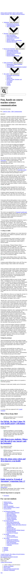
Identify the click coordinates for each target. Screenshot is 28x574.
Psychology (6, 495)
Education (6, 33)
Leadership (9, 82)
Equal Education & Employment (11, 568)
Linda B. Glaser (7, 111)
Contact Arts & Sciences (12, 539)
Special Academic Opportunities (14, 40)
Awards (8, 83)
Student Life (9, 78)
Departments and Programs (13, 75)
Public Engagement (8, 62)
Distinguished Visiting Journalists (14, 64)
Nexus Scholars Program (12, 51)
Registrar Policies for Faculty (13, 523)
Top (1, 572)
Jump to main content (17, 12)
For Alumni (6, 534)
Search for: (3, 94)
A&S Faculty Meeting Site (13, 522)
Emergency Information (9, 570)
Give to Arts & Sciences (12, 537)
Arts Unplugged (10, 65)
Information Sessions (11, 515)
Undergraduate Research (12, 50)
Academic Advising (8, 503)
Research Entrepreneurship (13, 55)
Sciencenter (3, 160)
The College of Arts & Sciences (17, 14)
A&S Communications (16, 111)
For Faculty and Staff (9, 520)
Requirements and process (13, 23)
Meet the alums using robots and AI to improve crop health (13, 460)
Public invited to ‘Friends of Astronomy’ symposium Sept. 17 (13, 480)
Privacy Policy (7, 567)
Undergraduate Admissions (13, 512)
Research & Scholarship (9, 48)
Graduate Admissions (12, 519)
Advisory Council (11, 535)
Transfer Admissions (11, 518)
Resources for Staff (11, 528)
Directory (9, 76)
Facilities (9, 84)
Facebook (6, 550)
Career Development (8, 506)
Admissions (6, 22)
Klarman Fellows (11, 54)
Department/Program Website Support (15, 530)
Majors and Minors (11, 35)
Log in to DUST (7, 508)
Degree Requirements (12, 36)
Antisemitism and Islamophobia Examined (17, 67)
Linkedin (6, 548)
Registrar (6, 504)
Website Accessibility (9, 566)
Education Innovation (12, 41)
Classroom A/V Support (12, 532)
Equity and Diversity (11, 542)
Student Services (10, 39)
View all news (4, 487)
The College (6, 73)
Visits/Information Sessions (13, 25)
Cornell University (5, 14)
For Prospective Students (9, 511)
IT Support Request (11, 531)
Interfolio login (10, 527)
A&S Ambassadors (11, 26)
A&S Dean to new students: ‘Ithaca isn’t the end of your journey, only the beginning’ (14, 441)
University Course (22, 169)
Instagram (6, 547)
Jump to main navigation (6, 12)
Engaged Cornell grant (21, 212)
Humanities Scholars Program (14, 53)
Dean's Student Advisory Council (11, 507)
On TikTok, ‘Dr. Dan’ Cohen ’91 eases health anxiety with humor (13, 422)
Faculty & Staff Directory (13, 543)
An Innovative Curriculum (13, 37)
